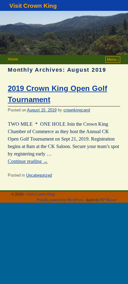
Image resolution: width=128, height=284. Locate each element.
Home (13, 59)
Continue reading (28, 161)
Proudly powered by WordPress (60, 200)
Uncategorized (39, 175)
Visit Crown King (33, 5)
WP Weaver (108, 200)
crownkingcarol (76, 110)
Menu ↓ (113, 59)
